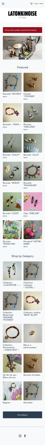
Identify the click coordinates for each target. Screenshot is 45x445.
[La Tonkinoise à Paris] (22, 14)
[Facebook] (25, 436)
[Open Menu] (3, 3)
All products (22, 415)
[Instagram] (20, 436)
